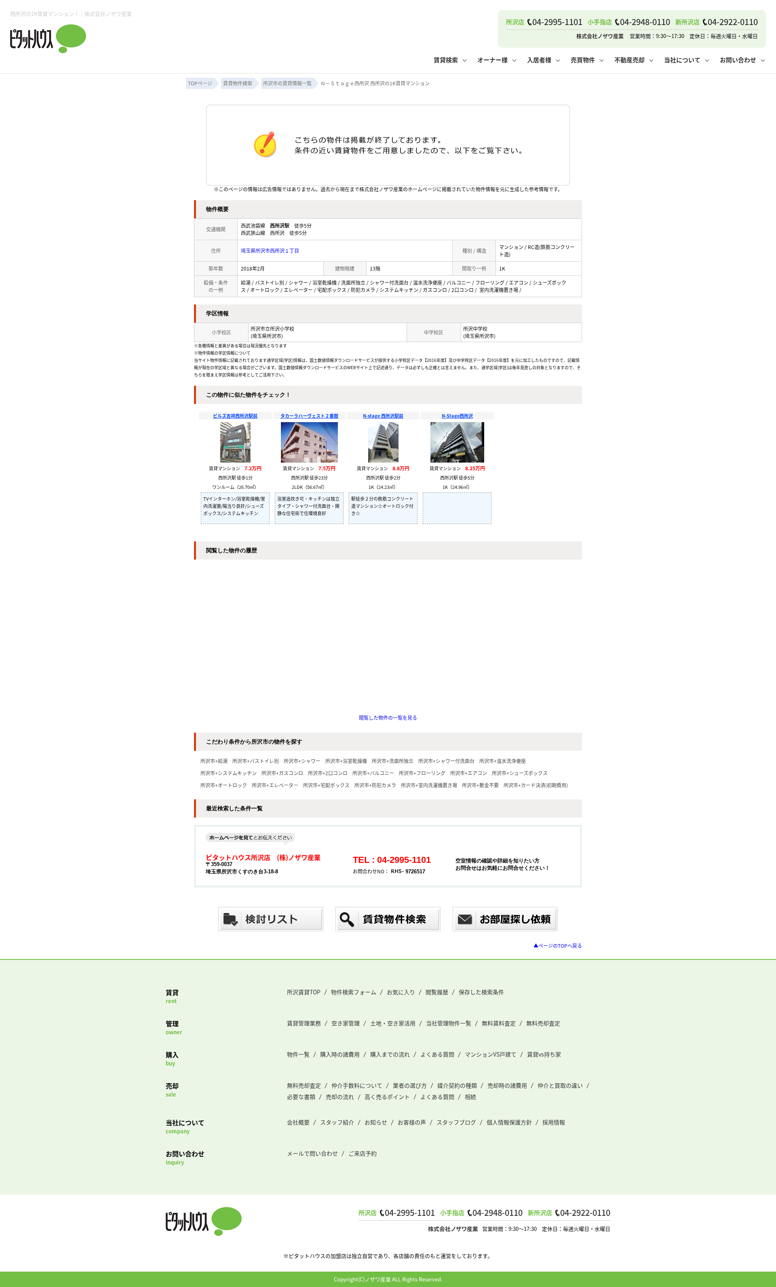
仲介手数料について (356, 1085)
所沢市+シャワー (302, 760)
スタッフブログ (456, 1122)
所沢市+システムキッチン (228, 772)
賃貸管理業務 (304, 1023)
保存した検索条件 (481, 991)
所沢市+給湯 (214, 760)
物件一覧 (298, 1054)
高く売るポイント (387, 1096)
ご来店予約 (362, 1153)
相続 (470, 1096)
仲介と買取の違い (560, 1085)
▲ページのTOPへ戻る (558, 945)
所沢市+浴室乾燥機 (346, 760)
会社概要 (298, 1122)
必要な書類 (301, 1096)
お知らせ (376, 1122)
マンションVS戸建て (491, 1054)
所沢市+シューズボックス (520, 772)
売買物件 (583, 59)
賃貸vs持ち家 (544, 1054)
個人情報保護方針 (509, 1122)
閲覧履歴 (437, 991)
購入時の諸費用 (340, 1054)
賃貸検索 (446, 59)
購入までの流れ (390, 1054)
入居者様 (539, 59)
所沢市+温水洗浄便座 (502, 760)
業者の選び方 (410, 1085)
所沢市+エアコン (468, 772)
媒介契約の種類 (457, 1085)
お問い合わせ (738, 59)
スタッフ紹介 (337, 1122)
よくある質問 (437, 1054)
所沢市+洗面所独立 (392, 760)
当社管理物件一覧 (448, 1023)
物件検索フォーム (353, 991)
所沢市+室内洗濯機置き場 (429, 785)
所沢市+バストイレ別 (255, 760)
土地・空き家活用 (392, 1023)
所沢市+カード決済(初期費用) (536, 785)
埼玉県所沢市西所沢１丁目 (270, 250)
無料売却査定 (543, 1023)
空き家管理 (345, 1023)
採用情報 (553, 1122)
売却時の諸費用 (507, 1085)
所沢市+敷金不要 (480, 785)
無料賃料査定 (499, 1023)
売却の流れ (340, 1096)
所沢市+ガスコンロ (282, 772)
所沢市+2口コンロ (328, 772)
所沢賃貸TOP (304, 991)
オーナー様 (492, 59)
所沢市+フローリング (422, 772)
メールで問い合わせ (312, 1153)
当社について (682, 59)
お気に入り (401, 991)
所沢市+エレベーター (275, 785)
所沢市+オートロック (223, 785)
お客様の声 (412, 1122)
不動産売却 (629, 59)
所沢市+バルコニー (373, 772)
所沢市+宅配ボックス (326, 785)
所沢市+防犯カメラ (375, 785)
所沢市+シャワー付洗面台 (446, 760)
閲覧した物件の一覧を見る (388, 717)
